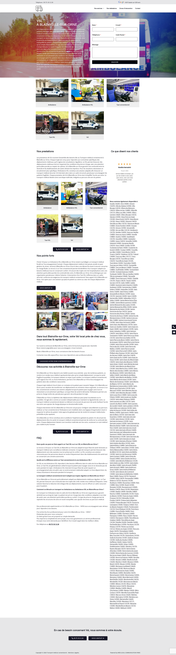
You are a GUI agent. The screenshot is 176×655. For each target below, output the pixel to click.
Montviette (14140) (116, 568)
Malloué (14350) (125, 608)
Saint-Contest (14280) (117, 456)
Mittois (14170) (121, 584)
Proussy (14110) (115, 498)
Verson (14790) (121, 228)
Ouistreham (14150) (132, 535)
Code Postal (120, 35)
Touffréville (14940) (122, 270)
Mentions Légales (73, 653)
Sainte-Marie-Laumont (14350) (126, 303)
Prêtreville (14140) (128, 498)
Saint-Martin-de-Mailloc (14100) (126, 377)
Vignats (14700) (115, 217)
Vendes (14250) (121, 232)
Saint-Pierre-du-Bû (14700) (125, 344)
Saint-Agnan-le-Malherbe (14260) (127, 474)
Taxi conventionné (123, 105)
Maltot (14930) (115, 608)
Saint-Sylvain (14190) (126, 329)
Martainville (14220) (126, 599)
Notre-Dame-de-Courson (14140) (127, 553)
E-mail (119, 25)
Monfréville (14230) (116, 579)
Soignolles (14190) (127, 289)
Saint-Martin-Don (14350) (124, 368)
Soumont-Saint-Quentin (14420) (126, 285)
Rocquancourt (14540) (129, 487)
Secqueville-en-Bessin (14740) (120, 294)
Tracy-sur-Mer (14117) (123, 256)
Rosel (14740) (129, 485)
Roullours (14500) (116, 483)
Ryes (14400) (114, 476)
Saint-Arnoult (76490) (129, 465)
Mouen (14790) (125, 564)
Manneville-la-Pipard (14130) (119, 603)
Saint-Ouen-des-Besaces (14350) (127, 362)
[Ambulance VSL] (87, 90)
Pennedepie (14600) (126, 531)
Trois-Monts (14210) (128, 252)
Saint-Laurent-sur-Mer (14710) (120, 401)
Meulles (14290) (121, 588)
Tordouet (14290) (116, 274)
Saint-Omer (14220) (116, 364)
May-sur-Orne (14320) (123, 595)
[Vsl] (87, 122)
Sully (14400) (125, 283)
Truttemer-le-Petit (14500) (119, 248)
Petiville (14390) (132, 522)
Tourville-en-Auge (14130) (124, 261)
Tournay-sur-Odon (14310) (119, 265)
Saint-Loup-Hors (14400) (118, 395)
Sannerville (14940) (116, 298)
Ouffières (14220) (116, 542)
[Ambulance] (52, 90)
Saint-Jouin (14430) (127, 412)
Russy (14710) (124, 476)
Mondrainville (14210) (131, 579)
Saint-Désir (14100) (127, 447)
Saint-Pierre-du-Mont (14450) (120, 340)
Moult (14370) (114, 564)
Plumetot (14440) (128, 513)
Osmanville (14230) (116, 544)
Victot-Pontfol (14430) (123, 226)
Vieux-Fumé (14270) (122, 219)
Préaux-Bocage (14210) (123, 502)
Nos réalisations (112, 8)
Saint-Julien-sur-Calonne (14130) (121, 408)
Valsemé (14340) (115, 243)
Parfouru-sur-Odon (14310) (119, 533)
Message (95, 45)
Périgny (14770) (115, 527)
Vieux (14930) (120, 221)
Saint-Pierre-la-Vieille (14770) (125, 338)
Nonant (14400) (121, 560)
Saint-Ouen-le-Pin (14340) (118, 357)
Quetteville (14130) (127, 494)
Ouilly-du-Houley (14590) (124, 540)
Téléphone (96, 35)
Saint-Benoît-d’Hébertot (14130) (126, 461)
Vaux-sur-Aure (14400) (123, 234)
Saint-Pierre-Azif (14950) (124, 351)
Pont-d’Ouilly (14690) (123, 511)
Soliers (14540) (115, 289)
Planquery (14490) (116, 516)
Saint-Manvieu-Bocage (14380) (126, 393)
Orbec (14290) (128, 544)
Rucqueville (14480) (131, 478)
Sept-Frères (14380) (126, 292)
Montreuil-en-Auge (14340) (125, 571)
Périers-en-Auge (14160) (124, 529)
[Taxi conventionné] (123, 90)
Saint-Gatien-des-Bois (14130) (120, 443)
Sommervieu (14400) (129, 287)
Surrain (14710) (115, 283)
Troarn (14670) (115, 254)
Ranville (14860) (131, 491)
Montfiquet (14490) (116, 573)
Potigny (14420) (128, 505)
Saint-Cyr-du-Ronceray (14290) (126, 454)
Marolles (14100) (115, 601)
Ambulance (52, 105)
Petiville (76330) (121, 522)
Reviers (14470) (115, 489)
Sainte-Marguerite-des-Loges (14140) (122, 305)
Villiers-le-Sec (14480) (123, 210)
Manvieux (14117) (128, 601)
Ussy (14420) (120, 245)
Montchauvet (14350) (117, 575)
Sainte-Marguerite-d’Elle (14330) (121, 307)
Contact (137, 8)
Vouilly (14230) (115, 204)
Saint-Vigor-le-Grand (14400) (125, 322)
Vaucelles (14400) (122, 239)
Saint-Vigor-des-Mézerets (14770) (121, 324)
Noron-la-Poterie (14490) (124, 557)
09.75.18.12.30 (48, 2)
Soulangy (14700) (116, 287)
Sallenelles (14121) (130, 298)
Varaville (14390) (131, 241)
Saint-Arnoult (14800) (117, 467)
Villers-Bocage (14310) (128, 215)
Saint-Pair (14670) (129, 355)
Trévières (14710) (127, 254)
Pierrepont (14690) (122, 518)
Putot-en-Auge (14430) (130, 496)
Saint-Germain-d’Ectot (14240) (126, 430)
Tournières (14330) (116, 263)
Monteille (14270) (129, 573)
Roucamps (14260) (129, 483)
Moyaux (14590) (132, 562)
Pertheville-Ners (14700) (118, 524)
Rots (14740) (120, 485)
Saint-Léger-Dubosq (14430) (125, 399)
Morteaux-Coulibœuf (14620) (125, 566)
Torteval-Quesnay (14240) (124, 272)
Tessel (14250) (131, 281)
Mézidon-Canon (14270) (118, 586)
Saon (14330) (132, 296)
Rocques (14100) (115, 487)
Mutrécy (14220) (121, 562)
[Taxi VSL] (52, 122)
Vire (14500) (125, 204)
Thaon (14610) (120, 281)
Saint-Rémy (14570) (122, 333)
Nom (94, 25)
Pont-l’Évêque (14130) (123, 509)
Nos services (98, 8)
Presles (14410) (115, 500)
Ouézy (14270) (127, 542)
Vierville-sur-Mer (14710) (118, 223)
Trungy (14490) (125, 250)
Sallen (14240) (114, 300)
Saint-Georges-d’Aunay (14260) (126, 441)
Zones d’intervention (125, 8)
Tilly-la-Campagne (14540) (118, 276)
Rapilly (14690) (120, 491)
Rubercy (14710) (115, 480)
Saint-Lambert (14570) (130, 406)
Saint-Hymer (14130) (123, 419)
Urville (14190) (130, 245)
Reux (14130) (125, 489)
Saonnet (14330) (121, 296)
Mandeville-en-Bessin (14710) (126, 606)
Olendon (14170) (131, 546)
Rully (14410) (120, 478)
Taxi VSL (52, 137)
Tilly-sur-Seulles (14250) (130, 274)
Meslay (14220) (129, 590)
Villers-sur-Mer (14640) (123, 212)
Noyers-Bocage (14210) (118, 549)
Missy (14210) (131, 584)
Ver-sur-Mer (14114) (122, 230)
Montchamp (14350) (132, 575)
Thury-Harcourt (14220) (124, 278)
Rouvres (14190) (127, 480)
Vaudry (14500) (121, 237)
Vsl (88, 137)
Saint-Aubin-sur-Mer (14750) (119, 463)
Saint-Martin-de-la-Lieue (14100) (121, 379)
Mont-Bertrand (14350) (130, 577)
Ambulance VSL (87, 105)
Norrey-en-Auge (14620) (118, 555)
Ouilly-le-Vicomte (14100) (118, 538)
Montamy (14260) (116, 577)
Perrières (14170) (133, 524)
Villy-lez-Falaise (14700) (123, 206)
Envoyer (114, 62)
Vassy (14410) (120, 241)
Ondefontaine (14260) (117, 546)
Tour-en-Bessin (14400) (123, 267)
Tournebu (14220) (130, 263)
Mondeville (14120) (116, 581)
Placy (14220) (127, 516)
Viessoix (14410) (130, 221)
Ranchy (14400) (115, 494)
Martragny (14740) (122, 597)
